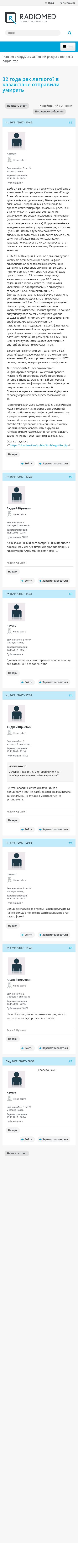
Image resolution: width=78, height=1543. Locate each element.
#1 (70, 122)
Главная (8, 57)
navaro (11, 154)
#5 (70, 843)
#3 (70, 594)
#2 (70, 477)
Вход (51, 2)
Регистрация (68, 2)
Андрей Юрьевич (19, 508)
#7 (70, 1061)
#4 (70, 695)
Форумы (23, 57)
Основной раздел (44, 57)
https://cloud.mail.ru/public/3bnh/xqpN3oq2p (39, 445)
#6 (70, 948)
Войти (28, 463)
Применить (70, 33)
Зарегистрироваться (55, 463)
